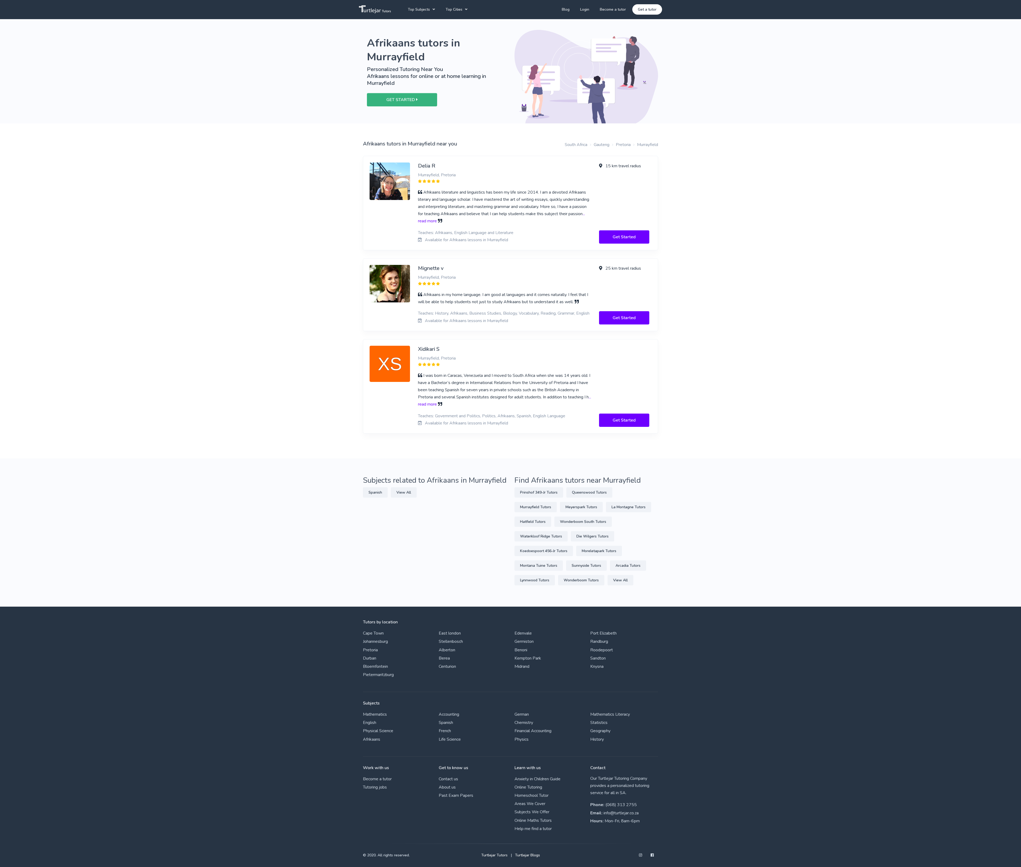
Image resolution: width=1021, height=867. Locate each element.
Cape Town (373, 633)
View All (403, 492)
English (369, 723)
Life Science (450, 739)
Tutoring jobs (375, 787)
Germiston (524, 641)
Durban (369, 658)
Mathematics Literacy (610, 714)
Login (584, 9)
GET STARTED (401, 100)
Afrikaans (371, 739)
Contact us (448, 779)
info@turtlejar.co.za (621, 813)
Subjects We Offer (531, 812)
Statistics (599, 723)
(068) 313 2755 (621, 805)
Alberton (447, 650)
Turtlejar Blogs (527, 855)
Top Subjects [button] (419, 9)
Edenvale (523, 633)
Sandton (598, 658)
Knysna (597, 666)
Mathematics (375, 714)
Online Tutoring (528, 787)
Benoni (520, 650)
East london (450, 633)
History (597, 739)
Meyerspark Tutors (581, 507)
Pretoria (623, 145)
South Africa (576, 145)
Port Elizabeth (603, 633)
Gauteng (601, 145)
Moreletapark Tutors (599, 550)
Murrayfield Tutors (535, 507)
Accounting (449, 714)
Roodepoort (601, 650)
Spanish (375, 492)
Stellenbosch (451, 641)
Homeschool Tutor (531, 795)
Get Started (624, 237)
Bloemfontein (375, 666)
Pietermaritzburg (378, 675)
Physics (521, 739)
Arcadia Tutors (628, 565)
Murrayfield (647, 145)
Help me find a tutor (533, 829)
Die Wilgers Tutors (592, 536)
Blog (566, 9)
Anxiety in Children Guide (537, 779)
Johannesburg (375, 641)
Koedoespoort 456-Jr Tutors (543, 550)
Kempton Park (527, 658)
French (445, 731)
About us (447, 787)
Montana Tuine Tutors (538, 565)
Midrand (521, 666)
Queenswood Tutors (589, 492)
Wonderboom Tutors (581, 580)
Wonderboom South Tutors (583, 521)
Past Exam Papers (456, 795)
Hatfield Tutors (533, 521)
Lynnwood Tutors (534, 580)
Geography (600, 731)
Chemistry (523, 723)
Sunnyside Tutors (586, 565)
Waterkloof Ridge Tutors (541, 536)
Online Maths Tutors (533, 820)
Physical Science (378, 731)
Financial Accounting (532, 731)
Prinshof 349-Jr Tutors (539, 492)
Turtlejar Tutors (494, 855)
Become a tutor (613, 9)
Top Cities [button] (454, 9)
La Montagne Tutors (629, 507)
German (521, 714)
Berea (444, 658)
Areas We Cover (529, 804)
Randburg (599, 641)
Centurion (447, 666)
